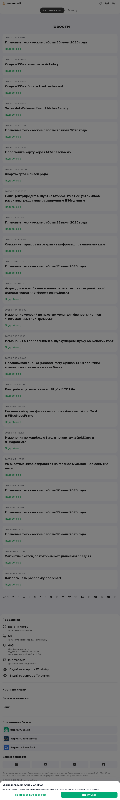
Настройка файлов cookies (30, 794)
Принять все (89, 794)
